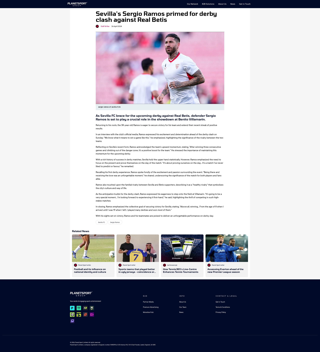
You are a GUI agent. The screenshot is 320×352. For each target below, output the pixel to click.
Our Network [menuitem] (192, 4)
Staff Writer (105, 26)
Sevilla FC (101, 222)
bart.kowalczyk (172, 265)
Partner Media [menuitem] (148, 302)
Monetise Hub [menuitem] (148, 312)
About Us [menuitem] (222, 4)
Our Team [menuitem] (182, 307)
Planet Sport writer (84, 265)
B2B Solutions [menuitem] (208, 4)
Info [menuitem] (182, 296)
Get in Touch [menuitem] (244, 4)
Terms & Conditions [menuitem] (223, 307)
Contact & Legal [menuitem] (226, 296)
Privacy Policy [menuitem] (221, 312)
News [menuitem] (232, 4)
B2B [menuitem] (145, 296)
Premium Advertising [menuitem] (150, 307)
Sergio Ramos (115, 222)
